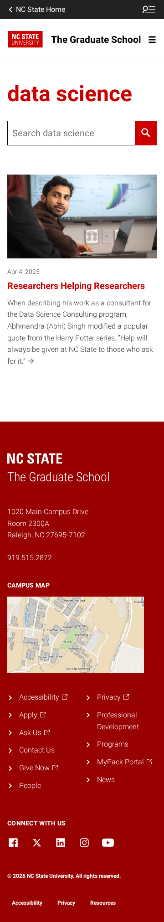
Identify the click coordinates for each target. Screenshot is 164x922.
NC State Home (40, 9)
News (106, 779)
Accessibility (27, 903)
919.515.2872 (29, 557)
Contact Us (37, 750)
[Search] (146, 133)
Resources (103, 903)
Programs (112, 744)
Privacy (66, 903)
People (30, 785)
